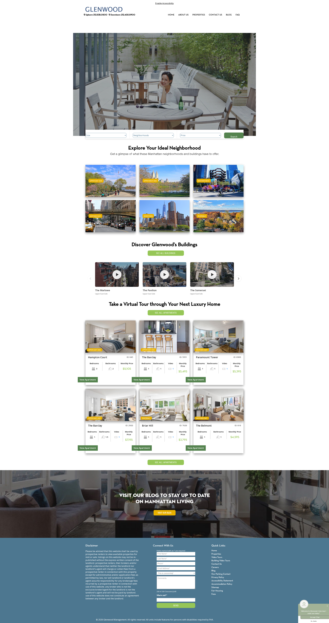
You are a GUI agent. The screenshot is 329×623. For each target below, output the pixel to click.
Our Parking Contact (220, 574)
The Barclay (149, 357)
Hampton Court (97, 357)
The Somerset (198, 290)
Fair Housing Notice (223, 619)
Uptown (96, 15)
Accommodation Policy (221, 584)
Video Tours (216, 557)
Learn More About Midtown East (110, 215)
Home (171, 15)
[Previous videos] (90, 278)
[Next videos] (238, 278)
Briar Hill (147, 425)
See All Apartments (166, 312)
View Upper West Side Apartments (164, 182)
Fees (213, 594)
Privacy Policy (217, 577)
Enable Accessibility (164, 3)
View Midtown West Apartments (218, 182)
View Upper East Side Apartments (110, 182)
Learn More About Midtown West (218, 179)
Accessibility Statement (222, 581)
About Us (183, 15)
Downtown (122, 15)
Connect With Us (163, 546)
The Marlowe (102, 290)
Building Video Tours (220, 561)
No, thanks (314, 621)
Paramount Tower (207, 357)
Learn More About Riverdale (218, 215)
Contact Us (215, 15)
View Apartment (88, 379)
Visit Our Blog (164, 513)
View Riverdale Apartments (218, 218)
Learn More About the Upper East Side (110, 179)
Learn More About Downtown (164, 215)
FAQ (238, 15)
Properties (198, 15)
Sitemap (215, 587)
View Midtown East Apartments (110, 218)
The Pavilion (150, 290)
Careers (215, 567)
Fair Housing (217, 591)
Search (233, 136)
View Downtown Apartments (164, 218)
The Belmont (204, 425)
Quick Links (218, 546)
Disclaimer (91, 546)
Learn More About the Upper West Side (164, 179)
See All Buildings (165, 253)
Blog (229, 15)
